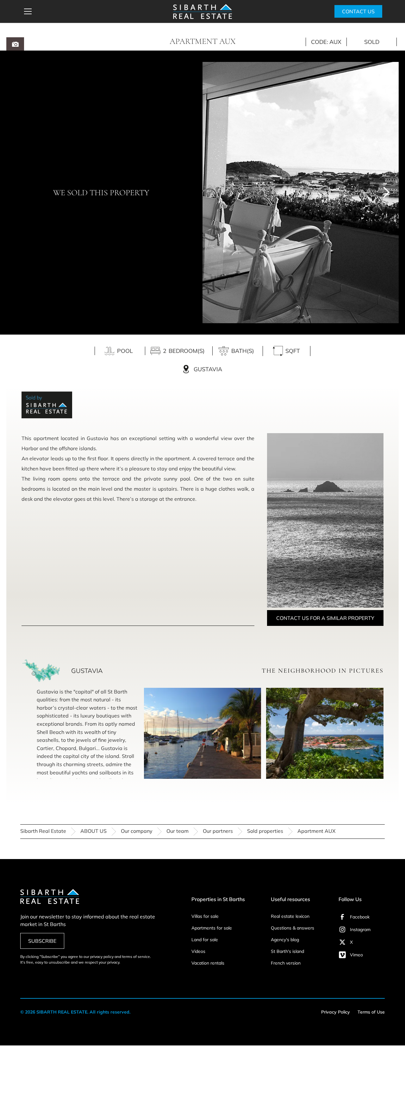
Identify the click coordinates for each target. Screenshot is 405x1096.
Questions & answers (292, 928)
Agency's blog (285, 939)
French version (286, 963)
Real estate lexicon (290, 916)
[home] (202, 11)
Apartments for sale (211, 928)
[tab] (15, 44)
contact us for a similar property (325, 618)
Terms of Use (371, 1012)
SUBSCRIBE (42, 941)
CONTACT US (358, 11)
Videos (198, 951)
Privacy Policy (335, 1012)
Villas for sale (205, 916)
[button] (94, 11)
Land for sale (204, 939)
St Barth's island (287, 951)
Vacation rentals (207, 963)
